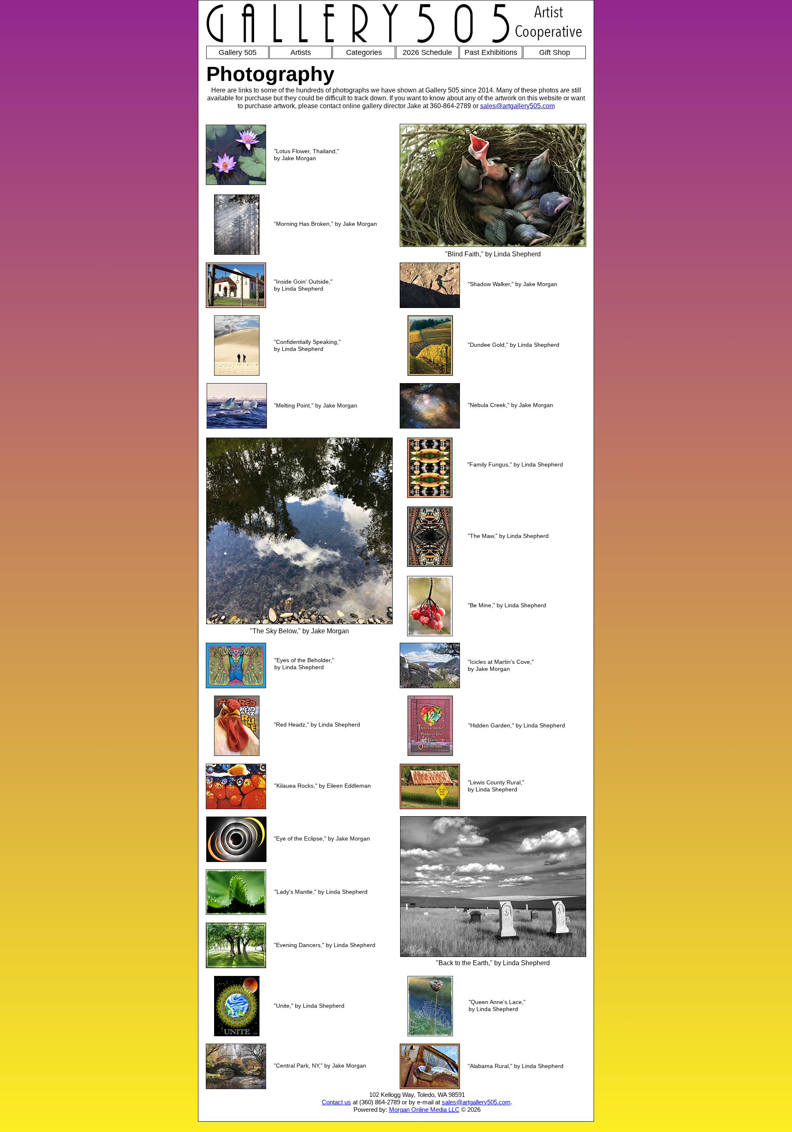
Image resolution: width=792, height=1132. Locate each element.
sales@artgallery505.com (517, 105)
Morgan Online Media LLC (424, 1109)
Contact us (336, 1102)
